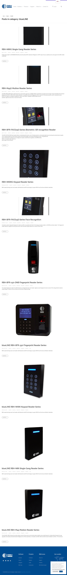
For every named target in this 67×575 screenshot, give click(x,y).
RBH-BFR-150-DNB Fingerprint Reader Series (22, 282)
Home (4, 16)
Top (30, 348)
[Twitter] (3, 561)
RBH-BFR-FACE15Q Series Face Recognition (21, 219)
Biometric (17, 132)
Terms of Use (28, 571)
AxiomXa (13, 52)
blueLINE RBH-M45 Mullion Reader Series (20, 530)
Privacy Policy (23, 571)
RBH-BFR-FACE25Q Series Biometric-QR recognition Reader (29, 130)
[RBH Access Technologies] (7, 6)
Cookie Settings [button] (55, 571)
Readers (7, 16)
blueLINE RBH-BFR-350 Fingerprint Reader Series (24, 345)
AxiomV (9, 52)
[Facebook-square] (8, 561)
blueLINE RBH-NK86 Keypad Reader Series (21, 407)
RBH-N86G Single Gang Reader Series (19, 49)
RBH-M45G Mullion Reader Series (17, 88)
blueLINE (17, 52)
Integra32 (22, 52)
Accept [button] (61, 571)
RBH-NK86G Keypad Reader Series (17, 182)
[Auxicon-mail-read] (10, 561)
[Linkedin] (6, 561)
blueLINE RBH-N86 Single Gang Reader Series (23, 468)
